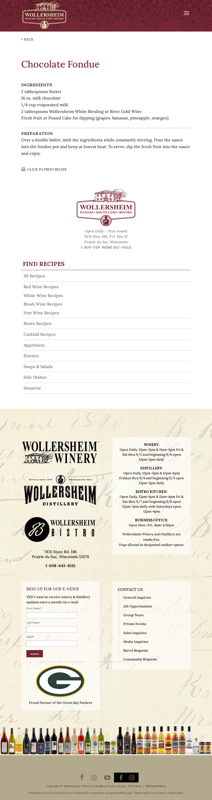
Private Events (134, 624)
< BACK (27, 39)
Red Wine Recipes (41, 286)
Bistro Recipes (37, 323)
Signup (34, 654)
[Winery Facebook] (82, 777)
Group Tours (133, 615)
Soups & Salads (38, 366)
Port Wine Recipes (41, 312)
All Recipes (34, 275)
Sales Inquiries (135, 633)
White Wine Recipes (43, 295)
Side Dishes (35, 377)
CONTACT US (130, 589)
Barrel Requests (135, 650)
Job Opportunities (137, 606)
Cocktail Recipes (40, 334)
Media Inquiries (135, 641)
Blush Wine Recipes (43, 304)
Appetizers (34, 345)
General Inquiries (137, 597)
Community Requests (140, 659)
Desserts (32, 388)
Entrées (31, 355)
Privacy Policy (156, 786)
